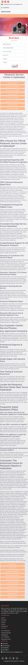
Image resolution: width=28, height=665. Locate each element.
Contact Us (5, 626)
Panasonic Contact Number (13, 86)
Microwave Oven (6, 639)
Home (3, 618)
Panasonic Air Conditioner (12, 571)
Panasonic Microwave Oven (13, 579)
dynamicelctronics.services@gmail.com (13, 4)
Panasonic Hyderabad (12, 108)
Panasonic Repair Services (12, 90)
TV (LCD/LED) (5, 637)
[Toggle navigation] (25, 11)
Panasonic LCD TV (12, 593)
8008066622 (6, 7)
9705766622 (5, 650)
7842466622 (5, 647)
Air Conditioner (6, 630)
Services (4, 620)
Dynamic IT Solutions (18, 661)
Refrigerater (5, 635)
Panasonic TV (12, 568)
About (3, 624)
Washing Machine (6, 632)
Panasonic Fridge (12, 586)
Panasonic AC (12, 564)
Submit (15, 66)
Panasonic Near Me (13, 105)
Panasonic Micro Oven (12, 582)
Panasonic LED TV (12, 597)
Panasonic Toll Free (13, 94)
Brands (3, 622)
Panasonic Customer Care (12, 101)
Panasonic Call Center (12, 97)
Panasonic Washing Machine (12, 575)
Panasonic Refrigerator (12, 589)
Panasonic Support (12, 83)
